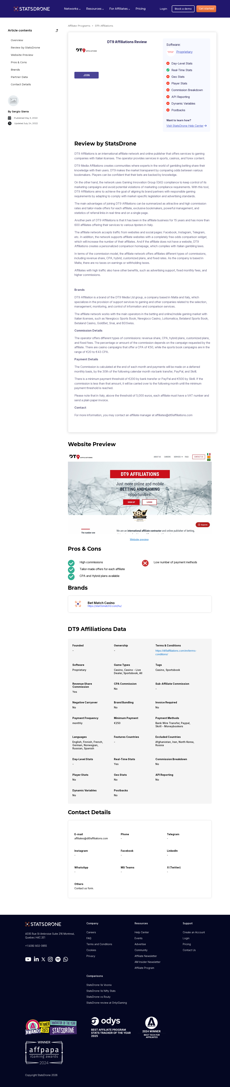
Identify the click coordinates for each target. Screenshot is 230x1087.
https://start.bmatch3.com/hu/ (105, 606)
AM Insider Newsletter (147, 961)
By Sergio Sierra (18, 111)
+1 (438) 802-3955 (36, 945)
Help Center (142, 932)
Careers (91, 932)
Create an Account (194, 932)
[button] (72, 9)
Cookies (91, 950)
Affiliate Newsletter (146, 956)
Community (141, 950)
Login (163, 8)
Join (86, 75)
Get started (206, 8)
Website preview (139, 539)
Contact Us (189, 950)
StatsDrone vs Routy (98, 996)
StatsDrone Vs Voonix (99, 984)
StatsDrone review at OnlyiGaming (106, 1002)
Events (138, 938)
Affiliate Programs (79, 25)
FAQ (88, 938)
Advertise (140, 944)
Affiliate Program (144, 967)
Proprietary (184, 52)
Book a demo (183, 8)
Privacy (90, 956)
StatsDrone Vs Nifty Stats (101, 990)
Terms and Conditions (99, 944)
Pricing (187, 944)
